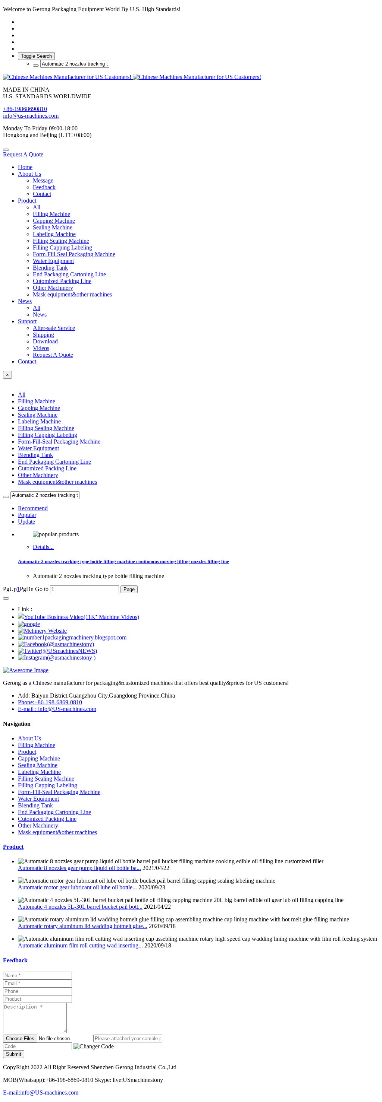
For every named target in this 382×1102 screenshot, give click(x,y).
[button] (93, 1046)
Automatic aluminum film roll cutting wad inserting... (80, 945)
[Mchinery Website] (42, 631)
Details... (43, 547)
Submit (13, 1054)
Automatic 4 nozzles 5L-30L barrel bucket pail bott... (80, 906)
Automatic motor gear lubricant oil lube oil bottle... (77, 887)
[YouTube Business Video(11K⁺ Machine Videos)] (78, 617)
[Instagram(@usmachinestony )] (57, 657)
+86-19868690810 (25, 109)
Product (13, 847)
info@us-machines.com (31, 115)
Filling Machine (36, 401)
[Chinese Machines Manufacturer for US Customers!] (191, 77)
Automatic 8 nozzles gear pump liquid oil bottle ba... (79, 868)
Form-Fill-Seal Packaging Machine (59, 441)
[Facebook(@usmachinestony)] (56, 644)
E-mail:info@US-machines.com (40, 1092)
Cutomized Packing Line (47, 468)
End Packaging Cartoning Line (54, 461)
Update (26, 521)
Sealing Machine (37, 415)
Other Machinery (38, 475)
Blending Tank (35, 455)
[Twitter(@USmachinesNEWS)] (57, 651)
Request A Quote (23, 154)
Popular (27, 515)
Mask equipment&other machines (57, 482)
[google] (29, 624)
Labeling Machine (39, 421)
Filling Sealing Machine (46, 428)
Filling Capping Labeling (47, 435)
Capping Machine (39, 408)
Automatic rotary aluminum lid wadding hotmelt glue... (82, 926)
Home (25, 167)
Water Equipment (38, 448)
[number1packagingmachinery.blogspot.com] (72, 637)
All (36, 207)
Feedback (15, 960)
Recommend (33, 508)
